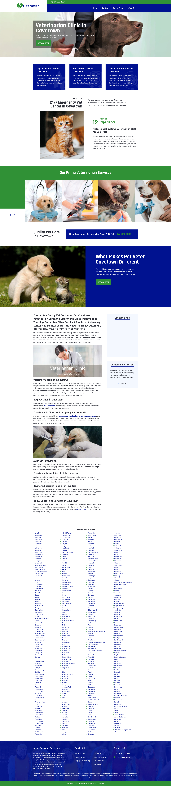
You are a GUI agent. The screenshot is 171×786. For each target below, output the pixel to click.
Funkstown (91, 623)
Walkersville (39, 573)
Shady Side (38, 653)
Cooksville (117, 537)
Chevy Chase (118, 573)
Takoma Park (39, 610)
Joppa (63, 730)
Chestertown (118, 578)
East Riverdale (92, 697)
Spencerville (39, 631)
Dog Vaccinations (100, 757)
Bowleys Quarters (120, 657)
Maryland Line (66, 648)
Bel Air (116, 689)
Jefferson (64, 734)
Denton (90, 710)
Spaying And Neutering (82, 761)
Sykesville (38, 612)
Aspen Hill (117, 704)
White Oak (38, 552)
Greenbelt (91, 584)
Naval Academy (67, 608)
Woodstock (38, 535)
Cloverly (117, 552)
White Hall (38, 556)
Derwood (91, 708)
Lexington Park (66, 687)
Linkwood (65, 678)
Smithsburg (38, 642)
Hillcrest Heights (93, 552)
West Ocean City (40, 565)
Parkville (64, 558)
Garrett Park (91, 616)
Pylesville (38, 725)
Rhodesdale (39, 712)
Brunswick (117, 629)
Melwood (64, 638)
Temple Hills (39, 606)
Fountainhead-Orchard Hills (96, 642)
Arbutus (116, 712)
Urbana (37, 580)
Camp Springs (118, 608)
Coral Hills (117, 535)
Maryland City (66, 650)
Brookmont (117, 633)
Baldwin (117, 702)
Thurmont (38, 603)
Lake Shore (65, 708)
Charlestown (118, 588)
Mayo (63, 644)
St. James (38, 627)
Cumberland (92, 727)
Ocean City (65, 578)
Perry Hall (65, 550)
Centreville (117, 593)
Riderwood (38, 710)
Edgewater (91, 691)
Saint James (39, 676)
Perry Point (65, 548)
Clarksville (117, 558)
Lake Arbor (65, 710)
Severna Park (39, 655)
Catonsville (117, 597)
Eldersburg (91, 687)
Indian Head (92, 535)
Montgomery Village (68, 620)
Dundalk (90, 702)
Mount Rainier (66, 616)
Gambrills (91, 618)
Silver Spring (39, 644)
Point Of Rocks (66, 533)
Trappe (37, 595)
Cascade (117, 599)
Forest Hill (91, 657)
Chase (116, 586)
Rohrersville (39, 689)
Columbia (117, 541)
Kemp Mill (65, 723)
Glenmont (91, 595)
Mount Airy (65, 618)
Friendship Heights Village (96, 631)
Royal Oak (38, 680)
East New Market (93, 700)
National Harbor (67, 610)
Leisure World (66, 691)
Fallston (90, 668)
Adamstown (118, 723)
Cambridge (117, 610)
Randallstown (39, 719)
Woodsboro (38, 537)
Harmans (91, 565)
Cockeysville (118, 550)
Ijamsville (91, 539)
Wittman (37, 546)
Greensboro (91, 582)
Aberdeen (117, 732)
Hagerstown (92, 578)
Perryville (65, 543)
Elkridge (90, 683)
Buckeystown (118, 625)
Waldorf (37, 578)
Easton (90, 695)
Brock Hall (117, 644)
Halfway (90, 573)
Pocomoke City (66, 535)
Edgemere (91, 693)
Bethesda (117, 672)
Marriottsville (66, 653)
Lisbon (64, 672)
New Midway (66, 599)
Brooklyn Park (118, 635)
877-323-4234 (59, 2)
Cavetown (117, 595)
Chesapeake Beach (120, 584)
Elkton (90, 680)
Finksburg (91, 661)
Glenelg (90, 597)
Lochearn (65, 670)
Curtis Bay (91, 725)
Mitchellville (65, 627)
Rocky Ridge (39, 691)
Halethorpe (91, 576)
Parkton (64, 561)
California (117, 614)
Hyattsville (91, 543)
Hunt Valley (91, 548)
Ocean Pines (66, 576)
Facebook (101, 783)
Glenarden (91, 599)
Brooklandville (118, 640)
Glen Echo (91, 601)
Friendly (90, 633)
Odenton (64, 573)
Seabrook (38, 663)
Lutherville (65, 665)
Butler (116, 618)
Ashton (116, 708)
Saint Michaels (39, 674)
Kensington (65, 721)
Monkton (64, 625)
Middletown (65, 633)
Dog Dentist (98, 753)
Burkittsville (118, 623)
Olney (63, 571)
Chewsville (117, 571)
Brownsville (118, 631)
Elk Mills (90, 685)
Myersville (65, 614)
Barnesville (117, 693)
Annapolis (117, 719)
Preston (37, 727)
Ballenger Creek (119, 700)
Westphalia (38, 561)
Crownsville (91, 730)
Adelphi (116, 721)
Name (63, 612)
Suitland (37, 616)
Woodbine (38, 543)
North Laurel (65, 584)
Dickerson (91, 706)
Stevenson (38, 625)
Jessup (64, 732)
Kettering (64, 719)
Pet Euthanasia (99, 761)
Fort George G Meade (95, 650)
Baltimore (117, 697)
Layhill (64, 693)
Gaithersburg (92, 620)
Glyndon (90, 588)
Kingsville (65, 717)
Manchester (65, 661)
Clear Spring (118, 556)
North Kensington (67, 586)
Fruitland (91, 627)
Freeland (91, 635)
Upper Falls (38, 584)
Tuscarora (38, 591)
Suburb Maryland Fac (42, 618)
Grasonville (91, 586)
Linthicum (65, 676)
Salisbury (38, 672)
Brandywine (118, 648)
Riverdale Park (40, 702)
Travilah (37, 593)
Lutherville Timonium (68, 663)
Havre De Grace (93, 561)
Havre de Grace (93, 558)
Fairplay (90, 672)
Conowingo (118, 539)
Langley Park (66, 704)
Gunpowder (91, 580)
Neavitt (64, 606)
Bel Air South (118, 685)
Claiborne (117, 563)
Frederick (91, 638)
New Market (65, 601)
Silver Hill (38, 646)
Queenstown (39, 721)
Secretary (38, 659)
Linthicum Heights (67, 674)
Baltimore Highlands (120, 695)
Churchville (118, 565)
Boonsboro (117, 663)
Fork (89, 653)
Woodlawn (38, 541)
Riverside (38, 700)
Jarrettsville (91, 533)
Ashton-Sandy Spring (121, 706)
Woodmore (38, 539)
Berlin (116, 674)
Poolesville (38, 734)
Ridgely (37, 708)
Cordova (117, 533)
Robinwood (38, 695)
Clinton (116, 554)
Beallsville (117, 691)
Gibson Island (92, 610)
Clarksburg (117, 561)
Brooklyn (117, 638)
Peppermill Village (67, 552)
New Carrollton (66, 603)
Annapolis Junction (120, 717)
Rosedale (38, 685)
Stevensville (39, 623)
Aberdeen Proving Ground (122, 730)
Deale (90, 712)
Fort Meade (91, 646)
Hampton (91, 569)
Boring (116, 661)
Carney (116, 601)
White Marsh (39, 554)
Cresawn (91, 734)
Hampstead (91, 571)
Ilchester (90, 537)
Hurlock (90, 546)
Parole (64, 556)
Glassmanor (92, 608)
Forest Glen (91, 659)
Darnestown (92, 719)
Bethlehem (117, 670)
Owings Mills (66, 567)
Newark (64, 595)
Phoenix (64, 541)
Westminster (39, 563)
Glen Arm (91, 606)
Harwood (91, 563)
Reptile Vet (97, 764)
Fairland (90, 674)
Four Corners (92, 640)
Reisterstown (39, 715)
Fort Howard (92, 648)
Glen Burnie (91, 603)
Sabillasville (39, 678)
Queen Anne (39, 723)
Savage (37, 668)
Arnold (116, 710)
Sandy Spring (39, 670)
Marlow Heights (66, 657)
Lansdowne (65, 700)
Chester (116, 580)
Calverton (117, 612)
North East (65, 588)
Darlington (91, 721)
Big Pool (117, 668)
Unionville (38, 586)
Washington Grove (41, 571)
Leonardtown (66, 689)
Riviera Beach (39, 697)
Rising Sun (38, 706)
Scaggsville (38, 665)
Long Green (65, 668)
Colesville (117, 548)
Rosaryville (38, 687)
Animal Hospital (80, 757)
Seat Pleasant (39, 661)
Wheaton (38, 558)
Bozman (117, 653)
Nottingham (65, 580)
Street (37, 620)
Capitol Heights (119, 603)
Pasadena (65, 554)
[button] (10, 215)
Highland (91, 556)
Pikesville (65, 539)
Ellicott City (91, 678)
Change (116, 591)
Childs (116, 569)
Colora (116, 543)
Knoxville (64, 715)
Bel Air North (118, 687)
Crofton (90, 732)
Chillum (116, 567)
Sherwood (38, 648)
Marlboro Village (67, 659)
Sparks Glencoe (40, 635)
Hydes (90, 541)
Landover (65, 706)
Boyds (116, 655)
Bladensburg (118, 665)
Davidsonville (92, 717)
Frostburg (91, 629)
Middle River (66, 635)
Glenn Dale (91, 593)
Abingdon (117, 727)
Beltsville (117, 680)
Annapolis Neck (119, 715)
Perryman (65, 546)
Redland (38, 717)
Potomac (38, 730)
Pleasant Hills (66, 537)
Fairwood (91, 670)
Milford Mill (65, 631)
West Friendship (40, 569)
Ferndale (91, 663)
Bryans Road (118, 627)
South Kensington (40, 640)
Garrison (90, 614)
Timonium (38, 599)
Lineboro (64, 683)
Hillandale (91, 554)
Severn (37, 657)
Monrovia (64, 623)
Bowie (116, 659)
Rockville (38, 693)
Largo (63, 697)
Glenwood (91, 591)
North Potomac (66, 582)
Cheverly (117, 576)
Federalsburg (92, 665)
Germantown (92, 612)
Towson (37, 597)
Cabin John (118, 616)
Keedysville (65, 725)
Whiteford (38, 550)
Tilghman (38, 601)
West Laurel (39, 567)
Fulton (90, 625)
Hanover (90, 567)
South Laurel (39, 638)
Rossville (38, 683)
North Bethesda (66, 591)
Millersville (65, 629)
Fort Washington (93, 644)
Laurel (64, 695)
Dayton (90, 715)
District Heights (93, 704)
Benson (116, 678)
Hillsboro (91, 550)
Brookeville (117, 642)
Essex (90, 676)
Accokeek (117, 725)
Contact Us (130, 8)
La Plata (64, 712)
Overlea (64, 569)
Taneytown (38, 608)
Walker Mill (38, 576)
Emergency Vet (80, 753)
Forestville (91, 655)
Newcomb (65, 593)
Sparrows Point (40, 633)
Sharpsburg (38, 650)
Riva (36, 704)
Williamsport (39, 548)
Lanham (64, 702)
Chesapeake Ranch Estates (123, 582)
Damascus (91, 723)
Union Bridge (39, 588)
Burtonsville (118, 620)
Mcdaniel (64, 640)
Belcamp (117, 683)
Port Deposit (39, 732)
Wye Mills (38, 533)
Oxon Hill (64, 563)
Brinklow (117, 646)
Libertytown (65, 685)
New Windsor (66, 597)
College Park (118, 546)
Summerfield (39, 614)
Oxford (64, 565)
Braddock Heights (120, 650)
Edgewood (91, 689)
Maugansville (66, 646)
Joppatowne (65, 727)
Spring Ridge (39, 629)
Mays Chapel (66, 642)
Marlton (64, 655)
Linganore (65, 680)
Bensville (117, 676)
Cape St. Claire (119, 606)
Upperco (38, 582)
